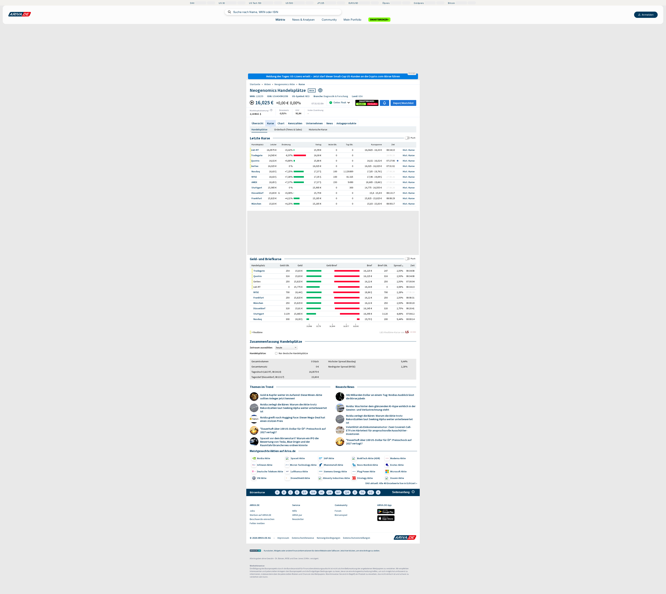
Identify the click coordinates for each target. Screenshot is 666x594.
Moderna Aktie (398, 458)
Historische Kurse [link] (318, 129)
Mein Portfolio (352, 19)
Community (329, 19)
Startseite (255, 84)
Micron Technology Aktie (303, 464)
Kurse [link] (302, 84)
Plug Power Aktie (366, 471)
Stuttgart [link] (256, 187)
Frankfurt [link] (256, 198)
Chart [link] (281, 123)
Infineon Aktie (264, 464)
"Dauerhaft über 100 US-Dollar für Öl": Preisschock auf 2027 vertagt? (293, 430)
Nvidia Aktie (263, 458)
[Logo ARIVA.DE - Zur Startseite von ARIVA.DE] (405, 538)
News (329, 123)
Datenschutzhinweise (303, 537)
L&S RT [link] (255, 149)
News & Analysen (303, 19)
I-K (321, 492)
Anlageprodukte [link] (346, 123)
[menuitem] (269, 511)
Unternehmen (314, 123)
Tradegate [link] (256, 155)
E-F (304, 492)
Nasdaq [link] (255, 171)
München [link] (256, 203)
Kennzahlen (295, 123)
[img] (271, 110)
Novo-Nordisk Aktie (367, 464)
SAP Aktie (329, 458)
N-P (338, 492)
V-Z (370, 492)
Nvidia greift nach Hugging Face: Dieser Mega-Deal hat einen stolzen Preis (292, 419)
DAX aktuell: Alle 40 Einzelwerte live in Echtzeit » (391, 483)
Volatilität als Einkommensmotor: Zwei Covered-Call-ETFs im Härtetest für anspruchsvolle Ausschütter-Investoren (378, 430)
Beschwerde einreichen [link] (262, 519)
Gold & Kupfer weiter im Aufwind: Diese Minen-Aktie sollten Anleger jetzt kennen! (291, 396)
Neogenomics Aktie (285, 84)
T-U (362, 492)
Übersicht (257, 123)
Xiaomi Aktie (397, 478)
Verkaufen (372, 104)
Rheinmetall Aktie (333, 464)
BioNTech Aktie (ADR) (368, 458)
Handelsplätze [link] (259, 129)
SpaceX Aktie (298, 458)
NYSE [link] (254, 176)
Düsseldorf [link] (257, 192)
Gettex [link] (254, 166)
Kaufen (361, 104)
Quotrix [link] (255, 160)
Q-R (347, 492)
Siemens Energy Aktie (335, 471)
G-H (313, 492)
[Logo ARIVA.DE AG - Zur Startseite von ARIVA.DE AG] (255, 550)
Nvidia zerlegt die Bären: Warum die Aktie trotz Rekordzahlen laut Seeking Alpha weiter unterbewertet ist (293, 408)
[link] (361, 104)
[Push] (407, 137)
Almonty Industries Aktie (336, 478)
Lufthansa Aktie (299, 471)
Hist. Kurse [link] (409, 149)
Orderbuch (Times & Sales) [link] (288, 129)
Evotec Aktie (397, 464)
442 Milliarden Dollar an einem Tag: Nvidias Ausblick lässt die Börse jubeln (380, 396)
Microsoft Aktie (398, 471)
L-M (329, 492)
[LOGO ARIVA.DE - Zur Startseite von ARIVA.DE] (19, 14)
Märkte (280, 19)
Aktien (267, 84)
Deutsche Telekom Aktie (270, 471)
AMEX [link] (254, 182)
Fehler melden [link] (257, 523)
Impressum (283, 537)
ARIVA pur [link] (297, 515)
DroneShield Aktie (300, 478)
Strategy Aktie (365, 478)
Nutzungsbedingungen (328, 537)
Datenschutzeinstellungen (356, 537)
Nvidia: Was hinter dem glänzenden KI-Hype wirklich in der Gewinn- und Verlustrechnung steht (381, 407)
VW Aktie (261, 478)
